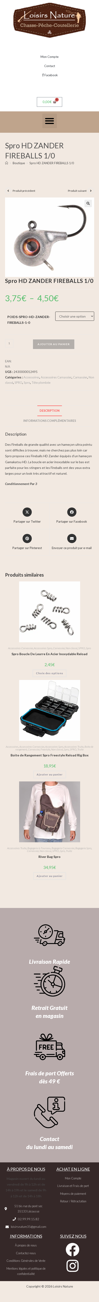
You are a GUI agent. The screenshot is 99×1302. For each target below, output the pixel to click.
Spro (27, 382)
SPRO (18, 382)
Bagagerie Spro (83, 848)
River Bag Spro (49, 857)
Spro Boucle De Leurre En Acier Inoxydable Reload (49, 654)
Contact (49, 66)
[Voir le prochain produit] (91, 191)
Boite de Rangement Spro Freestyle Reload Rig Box (50, 755)
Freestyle (45, 749)
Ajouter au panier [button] (50, 774)
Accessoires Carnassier (56, 377)
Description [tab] (50, 410)
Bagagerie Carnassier (63, 848)
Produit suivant (77, 190)
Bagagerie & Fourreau (39, 848)
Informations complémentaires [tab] (49, 421)
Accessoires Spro (43, 648)
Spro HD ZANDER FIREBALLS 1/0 (51, 163)
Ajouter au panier (54, 344)
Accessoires (31, 377)
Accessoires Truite (74, 746)
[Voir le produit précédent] (8, 191)
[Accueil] (6, 163)
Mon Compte (49, 57)
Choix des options (49, 673)
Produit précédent (24, 190)
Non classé (71, 648)
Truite (80, 749)
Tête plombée (41, 382)
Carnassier (80, 377)
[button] (49, 121)
